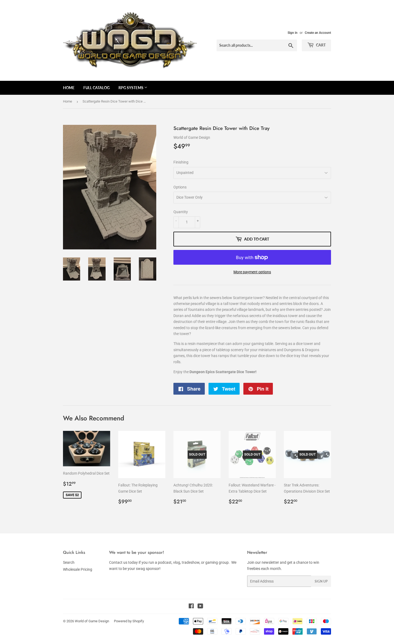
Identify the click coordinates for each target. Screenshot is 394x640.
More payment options (252, 272)
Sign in (293, 33)
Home (69, 87)
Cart (320, 45)
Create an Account (318, 33)
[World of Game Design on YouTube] (200, 607)
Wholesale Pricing (77, 569)
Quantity (180, 212)
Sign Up (321, 581)
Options (180, 187)
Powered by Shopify (129, 621)
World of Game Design (92, 621)
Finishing (180, 162)
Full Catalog (96, 87)
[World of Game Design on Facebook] (191, 607)
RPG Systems (131, 87)
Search (69, 562)
